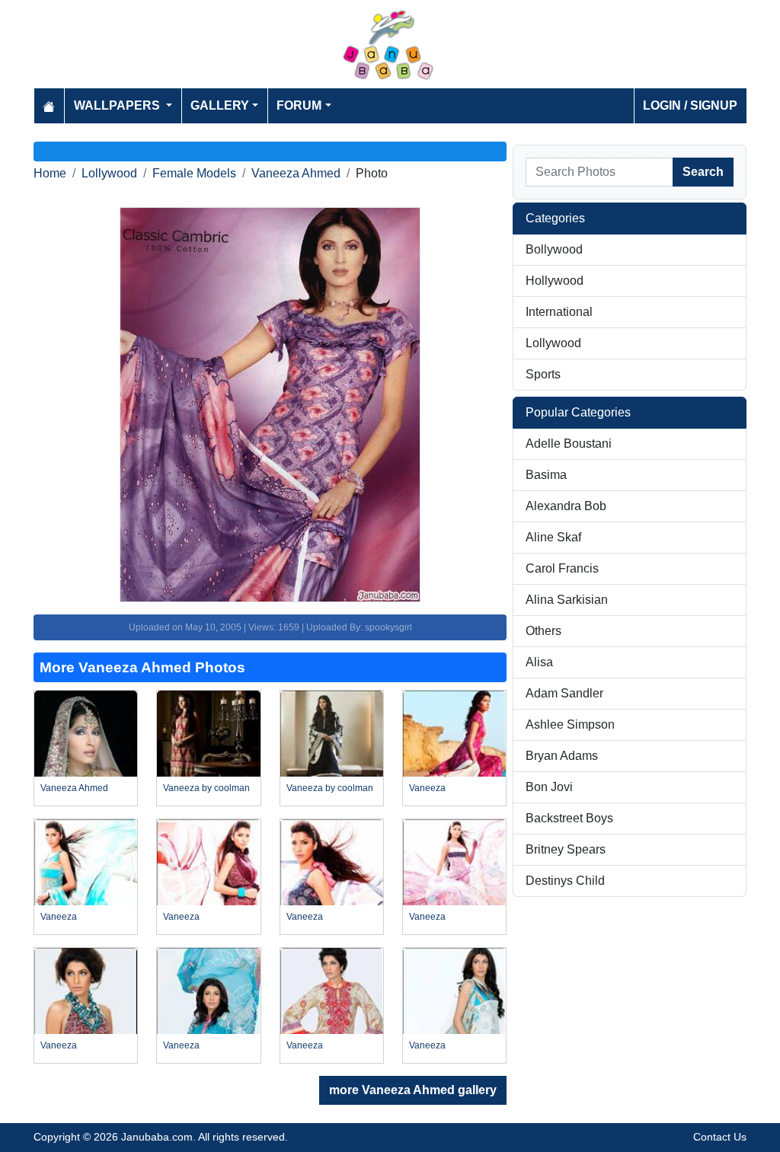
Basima (546, 474)
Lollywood (109, 173)
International (559, 311)
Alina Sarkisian (567, 599)
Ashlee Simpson (570, 724)
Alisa (539, 662)
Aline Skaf (553, 537)
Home (50, 173)
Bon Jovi (549, 786)
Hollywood (554, 280)
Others (543, 630)
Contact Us (719, 1137)
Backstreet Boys (569, 818)
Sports (543, 374)
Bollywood (554, 249)
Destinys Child (565, 880)
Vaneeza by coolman (206, 788)
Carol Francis (562, 568)
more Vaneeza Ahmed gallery (413, 1089)
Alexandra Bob (566, 505)
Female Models (194, 173)
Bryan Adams (562, 755)
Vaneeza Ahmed (295, 173)
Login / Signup (690, 105)
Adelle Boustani (569, 443)
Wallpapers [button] (118, 105)
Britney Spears (566, 849)
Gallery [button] (219, 105)
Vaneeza (427, 788)
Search (703, 171)
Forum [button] (299, 105)
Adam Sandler (564, 693)
